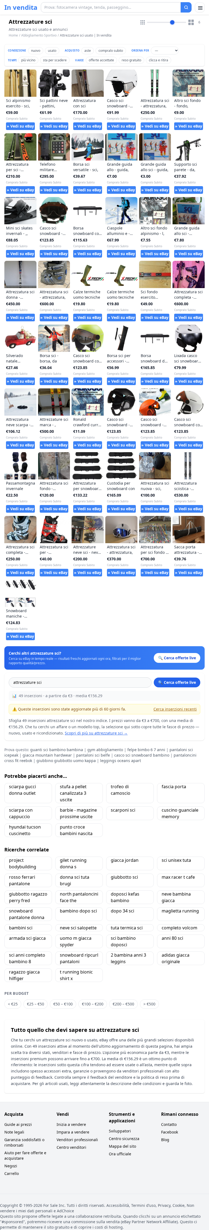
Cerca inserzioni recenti (175, 709)
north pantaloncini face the (79, 897)
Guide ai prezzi (18, 1124)
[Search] (186, 7)
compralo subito (111, 50)
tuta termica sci (127, 928)
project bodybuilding (22, 863)
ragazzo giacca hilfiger (24, 975)
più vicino (28, 60)
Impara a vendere (73, 1132)
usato (52, 50)
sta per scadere (55, 60)
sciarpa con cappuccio (21, 813)
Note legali (14, 1132)
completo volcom (179, 928)
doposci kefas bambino (125, 897)
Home (13, 35)
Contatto (169, 1124)
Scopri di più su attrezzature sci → (96, 733)
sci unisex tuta (176, 860)
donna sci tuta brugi (74, 880)
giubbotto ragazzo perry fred (28, 897)
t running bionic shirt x (76, 975)
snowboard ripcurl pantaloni (79, 958)
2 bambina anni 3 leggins (128, 958)
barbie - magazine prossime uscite (78, 813)
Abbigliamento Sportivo (39, 35)
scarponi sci (123, 810)
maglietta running (180, 911)
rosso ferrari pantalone (22, 880)
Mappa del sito (122, 1146)
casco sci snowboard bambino (141, 755)
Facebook (169, 1132)
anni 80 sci (172, 938)
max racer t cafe (178, 877)
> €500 (149, 1004)
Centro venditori (71, 1147)
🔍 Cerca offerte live (177, 682)
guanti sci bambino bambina (56, 749)
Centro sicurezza (124, 1138)
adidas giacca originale (175, 958)
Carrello (11, 1173)
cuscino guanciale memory (180, 813)
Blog (165, 1139)
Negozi (10, 1165)
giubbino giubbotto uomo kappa (66, 760)
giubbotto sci (124, 877)
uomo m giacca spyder (75, 941)
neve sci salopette (78, 928)
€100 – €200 (92, 1004)
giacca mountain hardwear (47, 755)
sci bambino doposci (123, 941)
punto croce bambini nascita (76, 830)
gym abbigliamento (105, 749)
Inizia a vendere (71, 1124)
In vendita (21, 7)
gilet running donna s (73, 863)
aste (87, 50)
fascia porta (174, 787)
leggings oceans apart (120, 760)
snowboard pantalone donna (26, 914)
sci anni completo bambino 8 (27, 958)
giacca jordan (125, 860)
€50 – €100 (63, 1004)
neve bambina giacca (176, 897)
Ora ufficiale (120, 1153)
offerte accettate (101, 60)
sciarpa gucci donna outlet (22, 790)
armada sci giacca (27, 938)
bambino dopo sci (78, 911)
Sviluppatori (120, 1131)
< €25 (13, 1004)
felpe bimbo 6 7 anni (146, 749)
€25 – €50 (35, 1004)
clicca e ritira (158, 60)
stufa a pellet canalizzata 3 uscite (73, 793)
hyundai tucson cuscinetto (25, 830)
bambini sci (20, 928)
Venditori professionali (77, 1139)
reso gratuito (131, 60)
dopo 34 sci (122, 911)
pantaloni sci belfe (93, 755)
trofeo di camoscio (120, 790)
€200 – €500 (123, 1004)
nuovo (35, 50)
